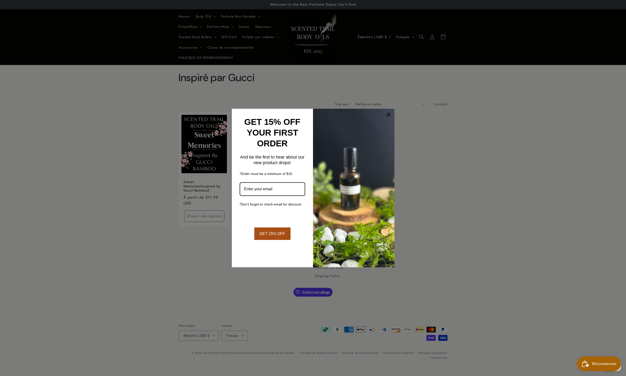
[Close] (388, 114)
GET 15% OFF (272, 234)
